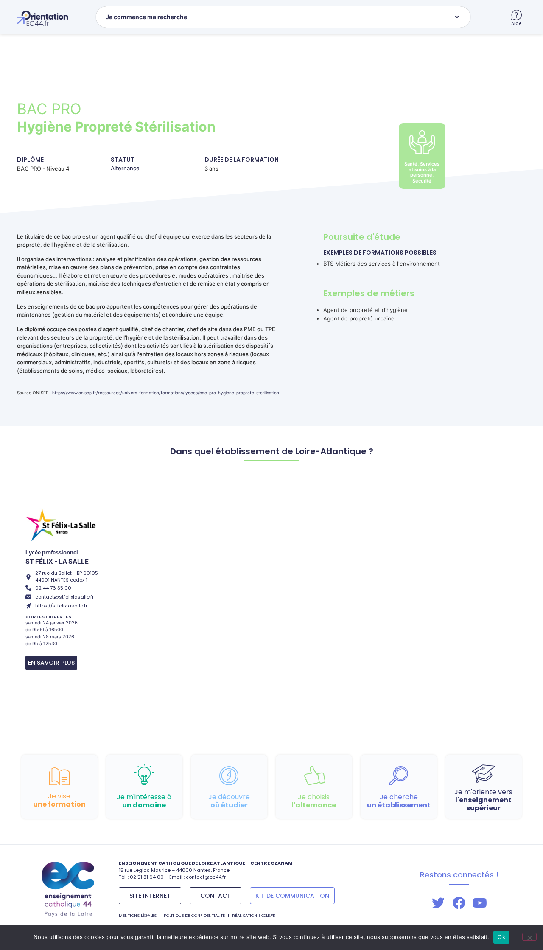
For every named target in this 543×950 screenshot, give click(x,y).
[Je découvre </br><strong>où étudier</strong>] (228, 775)
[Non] (529, 937)
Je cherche (399, 801)
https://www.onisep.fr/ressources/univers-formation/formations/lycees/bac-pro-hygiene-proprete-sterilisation (165, 392)
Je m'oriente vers (483, 800)
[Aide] (516, 15)
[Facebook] (459, 903)
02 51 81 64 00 (147, 877)
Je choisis (313, 801)
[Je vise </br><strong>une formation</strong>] (59, 776)
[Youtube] (480, 903)
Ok (501, 936)
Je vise (59, 800)
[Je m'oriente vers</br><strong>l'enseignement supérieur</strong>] (483, 772)
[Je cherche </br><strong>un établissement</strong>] (398, 775)
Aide (516, 23)
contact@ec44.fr (206, 877)
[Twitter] (438, 903)
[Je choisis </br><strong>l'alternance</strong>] (313, 775)
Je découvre (229, 801)
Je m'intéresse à (144, 801)
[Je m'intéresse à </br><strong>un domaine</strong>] (144, 774)
